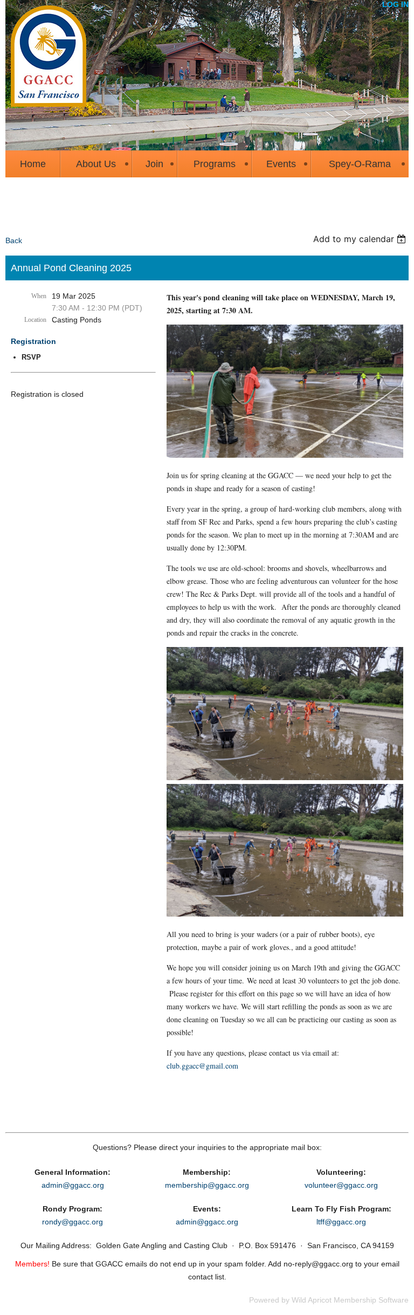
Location (35, 319)
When (38, 296)
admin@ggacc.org (73, 1185)
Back (13, 240)
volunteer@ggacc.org (341, 1185)
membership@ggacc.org (207, 1185)
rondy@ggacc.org (72, 1221)
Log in (395, 4)
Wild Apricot (312, 1300)
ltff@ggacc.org (341, 1221)
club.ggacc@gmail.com (202, 1066)
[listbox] (361, 238)
